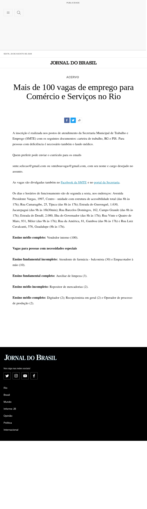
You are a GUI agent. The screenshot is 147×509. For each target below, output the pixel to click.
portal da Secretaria (106, 182)
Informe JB (10, 408)
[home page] (73, 62)
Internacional (11, 429)
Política (8, 422)
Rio (5, 387)
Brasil (7, 394)
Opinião (8, 415)
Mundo (7, 401)
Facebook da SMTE (74, 182)
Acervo (72, 77)
